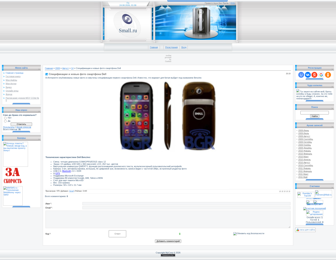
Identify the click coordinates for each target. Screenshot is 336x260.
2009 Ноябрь (304, 145)
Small (71, 191)
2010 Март (303, 156)
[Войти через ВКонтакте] (308, 75)
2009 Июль (303, 133)
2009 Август (304, 136)
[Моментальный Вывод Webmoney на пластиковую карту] (13, 185)
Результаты (9, 127)
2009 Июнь (303, 130)
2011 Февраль (305, 171)
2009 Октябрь (305, 142)
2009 (57, 68)
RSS (232, 3)
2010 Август (304, 162)
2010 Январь (304, 151)
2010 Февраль (305, 154)
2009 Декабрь (305, 148)
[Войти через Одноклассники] (328, 75)
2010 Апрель (304, 159)
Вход (183, 47)
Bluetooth (66, 171)
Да (9, 121)
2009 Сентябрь (305, 139)
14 (72, 68)
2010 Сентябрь (305, 165)
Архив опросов (23, 127)
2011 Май (302, 177)
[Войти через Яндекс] (314, 75)
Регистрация (171, 47)
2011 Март (303, 174)
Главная (154, 47)
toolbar (168, 56)
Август (65, 68)
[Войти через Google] (321, 75)
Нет (9, 118)
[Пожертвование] (297, 91)
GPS (57, 173)
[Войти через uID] (301, 75)
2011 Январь (304, 168)
